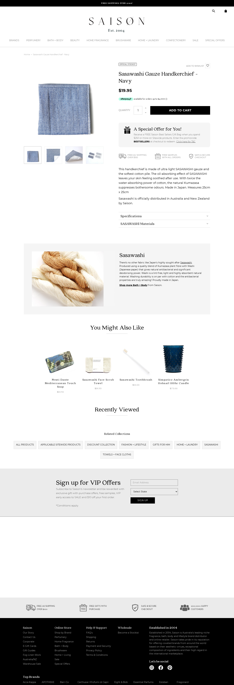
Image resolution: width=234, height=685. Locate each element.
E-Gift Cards (29, 646)
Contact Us (29, 637)
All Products (25, 444)
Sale (195, 40)
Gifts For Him (161, 444)
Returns (90, 641)
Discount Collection (101, 444)
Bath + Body (55, 40)
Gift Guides (29, 650)
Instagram (151, 667)
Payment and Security (98, 646)
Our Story (28, 632)
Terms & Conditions (97, 655)
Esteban (163, 682)
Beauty (75, 40)
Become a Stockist (128, 632)
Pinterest (169, 667)
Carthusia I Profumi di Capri (93, 682)
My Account (219, 11)
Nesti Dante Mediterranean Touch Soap (60, 383)
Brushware (123, 40)
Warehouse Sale (32, 663)
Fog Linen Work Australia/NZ (32, 657)
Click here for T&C (185, 141)
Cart (225, 11)
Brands (14, 40)
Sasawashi (186, 262)
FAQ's (89, 632)
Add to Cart (180, 110)
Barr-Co (64, 682)
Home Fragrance (98, 40)
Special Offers (215, 40)
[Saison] (117, 24)
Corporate (28, 641)
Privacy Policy (94, 650)
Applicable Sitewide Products (61, 444)
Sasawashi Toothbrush (136, 379)
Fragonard (182, 682)
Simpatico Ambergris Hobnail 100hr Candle (173, 381)
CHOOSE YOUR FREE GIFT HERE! (117, 3)
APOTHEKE (48, 682)
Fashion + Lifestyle (133, 444)
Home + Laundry (148, 40)
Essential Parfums (143, 682)
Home (27, 54)
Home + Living (63, 655)
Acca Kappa (29, 682)
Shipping (91, 637)
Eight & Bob (121, 682)
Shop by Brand (63, 632)
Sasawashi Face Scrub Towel (98, 381)
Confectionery (176, 40)
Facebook (160, 667)
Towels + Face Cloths (117, 454)
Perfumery (33, 40)
